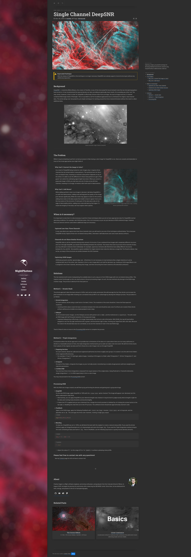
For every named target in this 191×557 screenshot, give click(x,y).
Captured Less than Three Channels (157, 85)
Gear (23, 287)
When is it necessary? (152, 83)
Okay (73, 553)
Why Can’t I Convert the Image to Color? (158, 78)
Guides (68, 18)
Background (150, 74)
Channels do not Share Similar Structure (158, 87)
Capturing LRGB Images (154, 90)
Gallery (23, 278)
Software (24, 284)
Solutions (149, 93)
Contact (62, 458)
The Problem (150, 76)
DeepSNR (56, 90)
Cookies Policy (67, 553)
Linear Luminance (117, 533)
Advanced (81, 18)
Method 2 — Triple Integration (156, 97)
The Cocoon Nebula (73, 533)
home (55, 10)
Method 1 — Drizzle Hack (155, 95)
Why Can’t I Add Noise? (154, 80)
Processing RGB (152, 99)
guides (58, 10)
